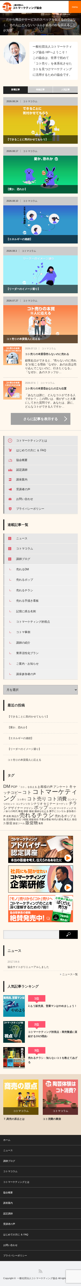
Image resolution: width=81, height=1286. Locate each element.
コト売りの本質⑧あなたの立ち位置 (46, 388)
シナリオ (37, 803)
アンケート (60, 786)
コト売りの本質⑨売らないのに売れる (47, 354)
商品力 (15, 816)
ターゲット (62, 804)
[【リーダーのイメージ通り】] (40, 274)
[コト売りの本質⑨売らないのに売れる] (12, 355)
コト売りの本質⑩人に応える (23, 338)
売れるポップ (24, 579)
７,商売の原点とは (14, 1118)
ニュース (21, 538)
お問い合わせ (24, 499)
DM (6, 786)
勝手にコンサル (57, 811)
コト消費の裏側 (52, 1118)
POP (14, 786)
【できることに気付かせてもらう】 (27, 139)
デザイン (28, 808)
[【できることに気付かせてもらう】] (40, 125)
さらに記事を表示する (40, 419)
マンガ (52, 808)
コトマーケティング (40, 794)
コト (27, 792)
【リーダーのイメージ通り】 (23, 288)
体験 (26, 811)
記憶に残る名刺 (26, 611)
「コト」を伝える (27, 787)
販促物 (31, 822)
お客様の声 (45, 786)
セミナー (49, 803)
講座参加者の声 (26, 674)
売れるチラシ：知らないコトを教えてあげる (52, 1060)
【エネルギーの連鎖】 (19, 239)
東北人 (67, 819)
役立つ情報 (22, 819)
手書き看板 (45, 819)
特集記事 (40, 89)
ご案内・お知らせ (27, 663)
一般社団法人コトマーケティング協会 (37, 1278)
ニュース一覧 (70, 974)
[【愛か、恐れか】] (40, 175)
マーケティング (65, 808)
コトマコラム (30, 101)
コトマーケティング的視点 (33, 621)
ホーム (6, 1140)
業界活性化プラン (27, 653)
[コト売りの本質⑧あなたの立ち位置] (12, 390)
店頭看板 (11, 819)
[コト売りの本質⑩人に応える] (40, 324)
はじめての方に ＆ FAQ (31, 450)
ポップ (41, 807)
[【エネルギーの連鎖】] (40, 224)
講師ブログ (23, 559)
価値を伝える (41, 811)
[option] (40, 24)
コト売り (37, 798)
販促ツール (19, 823)
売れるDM (22, 569)
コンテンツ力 (23, 804)
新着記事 (15, 89)
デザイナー (15, 808)
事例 (20, 811)
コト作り (21, 799)
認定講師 (21, 469)
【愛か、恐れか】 (16, 189)
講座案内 (21, 479)
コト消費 (57, 798)
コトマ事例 (23, 632)
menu (75, 7)
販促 (9, 823)
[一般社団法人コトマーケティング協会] (22, 7)
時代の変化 (58, 819)
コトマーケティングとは (31, 440)
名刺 (8, 816)
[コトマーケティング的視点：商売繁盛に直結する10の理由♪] (14, 1032)
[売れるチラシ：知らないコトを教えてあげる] (14, 1058)
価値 (31, 811)
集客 (40, 823)
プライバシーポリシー (30, 508)
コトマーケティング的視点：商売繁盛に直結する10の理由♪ (52, 1034)
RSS (40, 1271)
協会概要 (21, 460)
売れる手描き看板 (27, 600)
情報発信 (33, 819)
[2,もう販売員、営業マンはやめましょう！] (14, 1006)
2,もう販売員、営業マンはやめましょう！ (52, 1005)
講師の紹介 (23, 642)
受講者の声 (23, 489)
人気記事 (65, 89)
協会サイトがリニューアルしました (28, 967)
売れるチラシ (24, 590)
